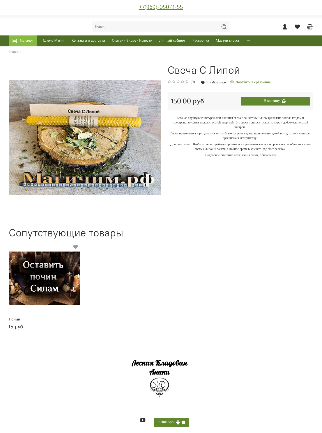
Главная (15, 52)
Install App (166, 422)
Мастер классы (228, 41)
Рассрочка (201, 41)
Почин (14, 320)
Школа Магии (54, 41)
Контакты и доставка (88, 41)
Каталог (26, 41)
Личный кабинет (172, 41)
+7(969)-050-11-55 (161, 7)
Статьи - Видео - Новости (132, 41)
